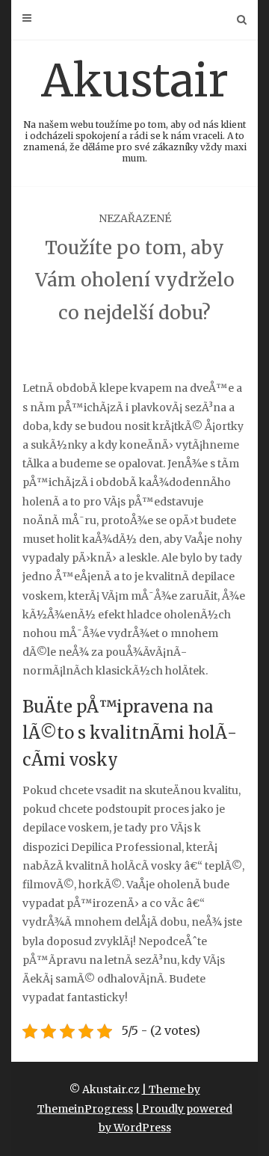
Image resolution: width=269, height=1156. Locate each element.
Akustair (135, 108)
